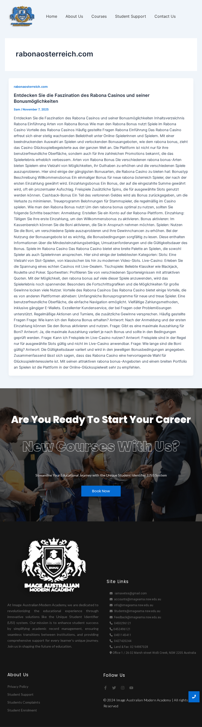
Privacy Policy (17, 686)
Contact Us (165, 16)
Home (51, 16)
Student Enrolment (22, 710)
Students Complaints (23, 702)
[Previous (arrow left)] (8, 363)
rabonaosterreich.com (31, 87)
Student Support (130, 16)
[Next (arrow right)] (193, 363)
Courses (99, 16)
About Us (74, 16)
